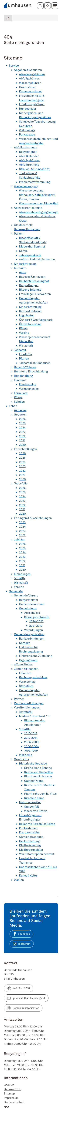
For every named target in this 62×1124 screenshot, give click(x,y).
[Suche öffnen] (40, 5)
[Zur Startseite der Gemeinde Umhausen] (17, 5)
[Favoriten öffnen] (47, 5)
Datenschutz (12, 1089)
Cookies (9, 1085)
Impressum (11, 1097)
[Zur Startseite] (8, 18)
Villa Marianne (6, 1106)
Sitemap (9, 1093)
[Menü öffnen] (55, 5)
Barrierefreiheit (14, 1102)
